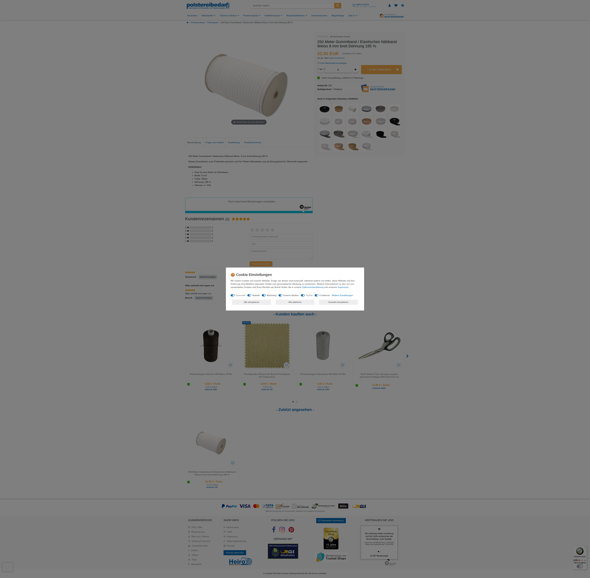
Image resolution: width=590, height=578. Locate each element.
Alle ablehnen (295, 302)
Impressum (343, 287)
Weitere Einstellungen (342, 295)
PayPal (309, 295)
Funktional (324, 295)
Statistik (256, 295)
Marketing (271, 295)
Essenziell (240, 295)
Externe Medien (291, 295)
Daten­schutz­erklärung (313, 287)
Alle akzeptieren (251, 302)
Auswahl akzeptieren (338, 302)
